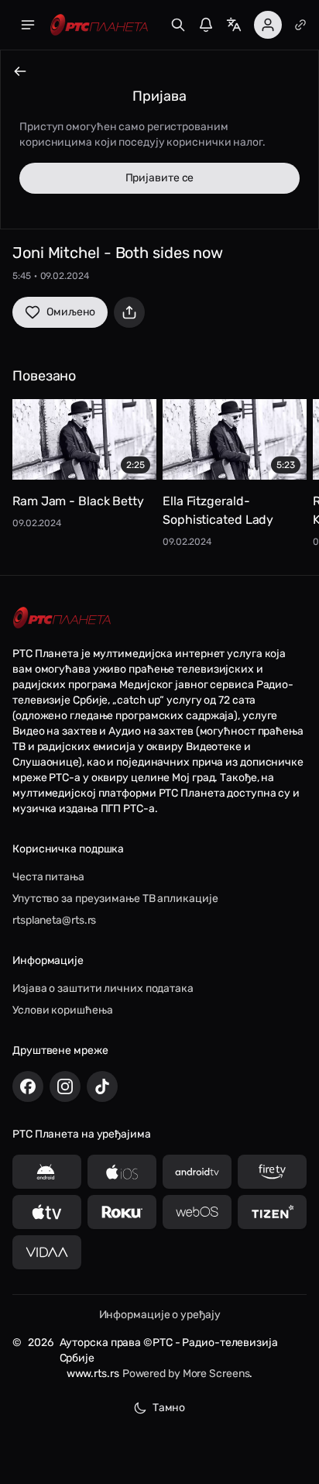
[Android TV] (197, 1172)
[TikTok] (102, 1086)
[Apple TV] (46, 1212)
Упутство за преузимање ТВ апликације (115, 898)
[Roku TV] (121, 1212)
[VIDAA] (46, 1252)
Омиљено (70, 311)
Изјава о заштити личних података (103, 988)
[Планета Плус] (300, 25)
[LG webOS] (197, 1212)
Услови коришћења (62, 1010)
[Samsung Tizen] (272, 1212)
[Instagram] (65, 1086)
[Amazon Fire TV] (272, 1172)
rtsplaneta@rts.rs (54, 920)
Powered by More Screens (186, 1373)
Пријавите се (159, 177)
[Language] (234, 25)
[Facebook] (27, 1086)
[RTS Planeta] (99, 25)
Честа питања (48, 876)
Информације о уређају (160, 1314)
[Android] (46, 1172)
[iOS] (121, 1172)
